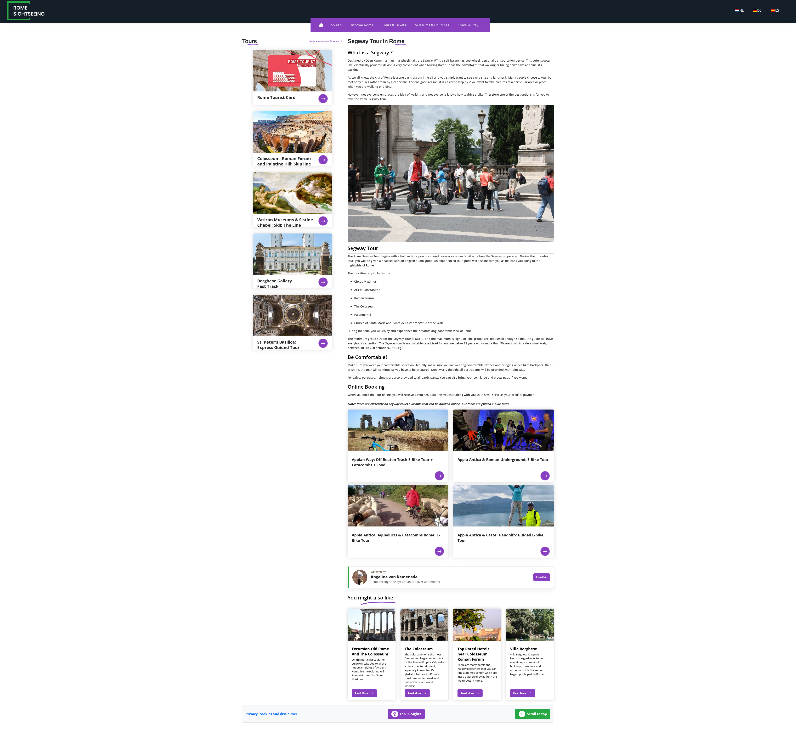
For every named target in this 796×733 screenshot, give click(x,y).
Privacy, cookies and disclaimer (271, 714)
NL (741, 10)
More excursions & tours (324, 41)
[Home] (321, 25)
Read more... (362, 693)
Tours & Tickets (394, 25)
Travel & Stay (468, 25)
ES (777, 10)
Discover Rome (361, 25)
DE (759, 10)
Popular (335, 25)
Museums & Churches (432, 25)
